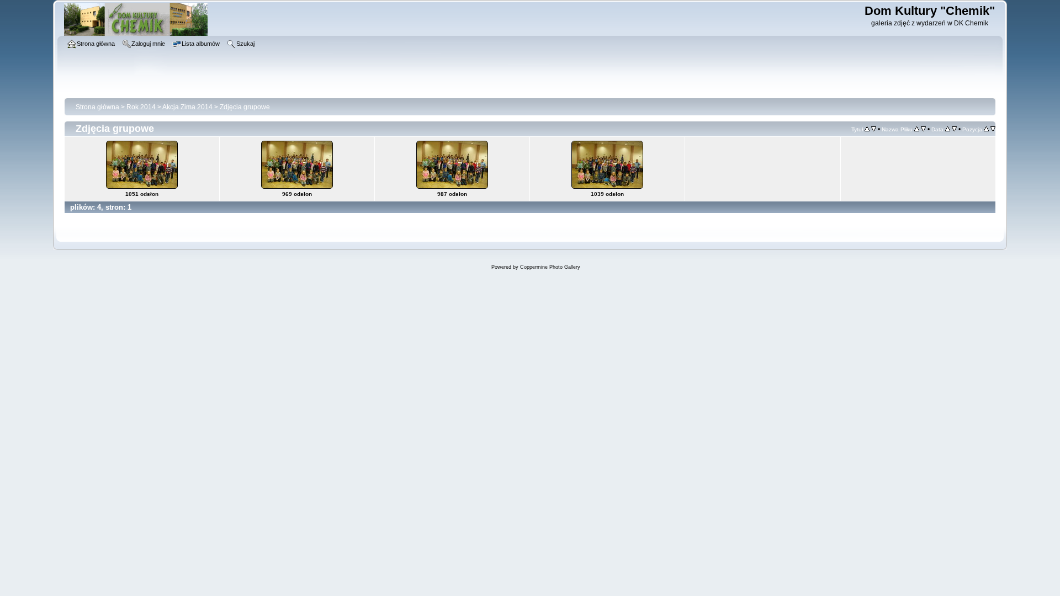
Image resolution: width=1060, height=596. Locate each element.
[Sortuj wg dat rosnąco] (947, 129)
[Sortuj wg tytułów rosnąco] (867, 129)
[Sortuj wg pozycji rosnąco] (986, 129)
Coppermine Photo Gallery (550, 267)
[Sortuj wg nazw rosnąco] (916, 129)
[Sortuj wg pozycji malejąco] (992, 129)
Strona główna (97, 107)
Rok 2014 (141, 107)
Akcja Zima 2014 (187, 107)
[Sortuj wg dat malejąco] (954, 129)
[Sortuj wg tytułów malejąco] (873, 129)
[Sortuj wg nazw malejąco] (923, 129)
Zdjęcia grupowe (245, 107)
